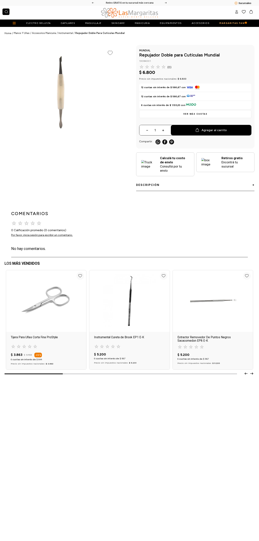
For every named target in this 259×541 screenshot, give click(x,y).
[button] (195, 114)
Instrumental (65, 33)
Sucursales (245, 3)
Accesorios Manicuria (44, 33)
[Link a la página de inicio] (9, 33)
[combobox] (6, 11)
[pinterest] (172, 142)
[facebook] (165, 142)
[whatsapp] (158, 142)
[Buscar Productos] (6, 11)
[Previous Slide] (93, 3)
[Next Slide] (166, 3)
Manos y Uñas (22, 33)
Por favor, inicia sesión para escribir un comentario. (42, 235)
